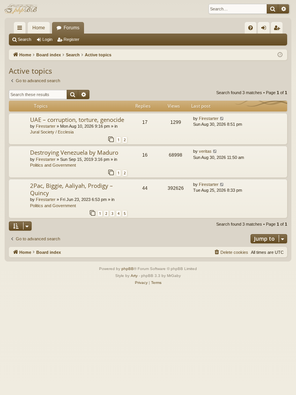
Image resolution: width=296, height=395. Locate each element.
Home (38, 27)
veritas (205, 151)
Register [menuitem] (278, 29)
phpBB (127, 269)
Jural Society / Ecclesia (52, 132)
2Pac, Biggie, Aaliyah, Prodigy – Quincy (71, 189)
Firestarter (46, 126)
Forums (71, 27)
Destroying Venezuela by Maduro (74, 152)
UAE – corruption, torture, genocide (77, 119)
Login (47, 39)
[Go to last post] (222, 119)
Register (71, 39)
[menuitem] (250, 28)
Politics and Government (53, 165)
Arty (134, 275)
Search (24, 39)
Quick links (21, 29)
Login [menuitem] (265, 29)
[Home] (22, 9)
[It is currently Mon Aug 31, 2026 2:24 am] (280, 55)
